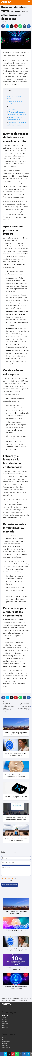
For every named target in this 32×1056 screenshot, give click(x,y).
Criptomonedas (6, 1041)
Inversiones (5, 1045)
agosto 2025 (5, 1017)
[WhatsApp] (20, 26)
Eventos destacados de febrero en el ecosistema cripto (15, 96)
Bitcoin (4, 1037)
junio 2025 (4, 1021)
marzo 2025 (5, 1027)
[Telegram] (28, 1054)
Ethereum (4, 1043)
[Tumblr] (24, 26)
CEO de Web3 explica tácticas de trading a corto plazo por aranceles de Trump (24, 706)
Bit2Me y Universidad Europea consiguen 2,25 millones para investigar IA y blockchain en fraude (8, 706)
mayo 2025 (5, 1023)
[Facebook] (3, 26)
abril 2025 (4, 1025)
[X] (12, 26)
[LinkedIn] (29, 26)
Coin (3, 1039)
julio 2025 (4, 1019)
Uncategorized (6, 1048)
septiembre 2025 (6, 1015)
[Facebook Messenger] (7, 26)
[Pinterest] (16, 26)
